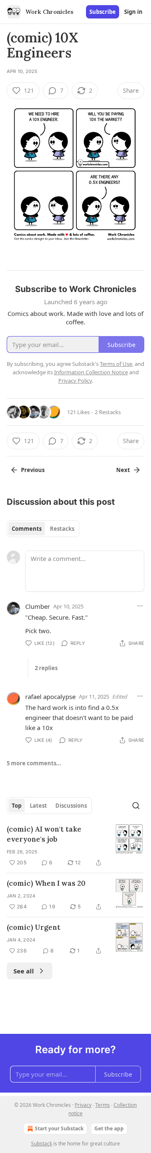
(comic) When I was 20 (46, 883)
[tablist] (43, 528)
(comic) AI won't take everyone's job (44, 834)
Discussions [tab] (71, 805)
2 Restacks (108, 412)
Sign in (133, 12)
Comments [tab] (27, 528)
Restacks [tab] (62, 528)
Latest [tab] (38, 805)
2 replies (46, 668)
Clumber (37, 606)
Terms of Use (116, 364)
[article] (75, 846)
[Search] (136, 805)
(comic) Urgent (33, 927)
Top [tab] (16, 805)
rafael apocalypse (50, 696)
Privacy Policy (75, 380)
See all (23, 971)
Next (123, 470)
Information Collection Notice (91, 372)
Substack (41, 1143)
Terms (102, 1105)
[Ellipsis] (140, 606)
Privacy (83, 1105)
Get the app (109, 1128)
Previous (32, 470)
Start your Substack (59, 1128)
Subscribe (102, 12)
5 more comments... (34, 763)
